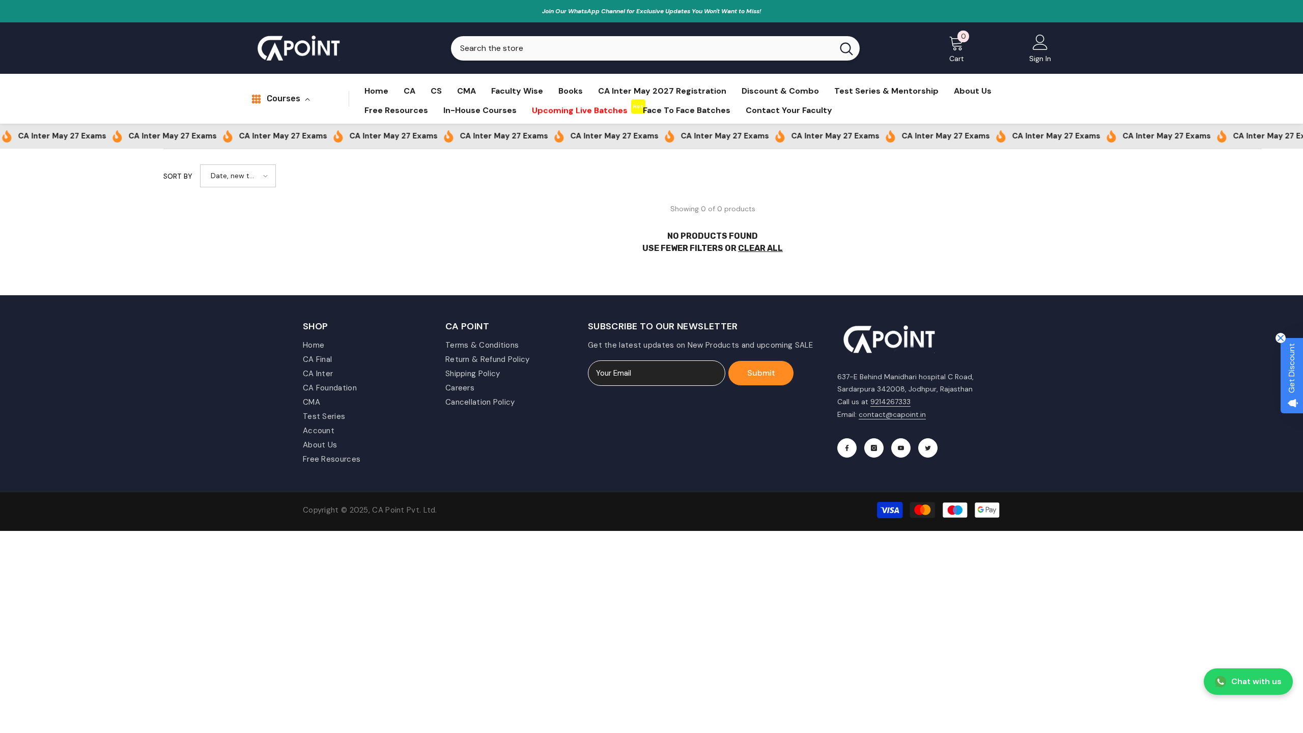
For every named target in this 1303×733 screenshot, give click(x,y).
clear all (760, 248)
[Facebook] (847, 448)
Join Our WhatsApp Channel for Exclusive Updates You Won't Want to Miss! (651, 11)
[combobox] (642, 48)
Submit (761, 373)
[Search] (655, 48)
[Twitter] (928, 448)
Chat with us (1256, 681)
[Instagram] (874, 448)
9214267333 (890, 401)
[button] (238, 175)
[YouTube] (901, 448)
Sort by (177, 176)
